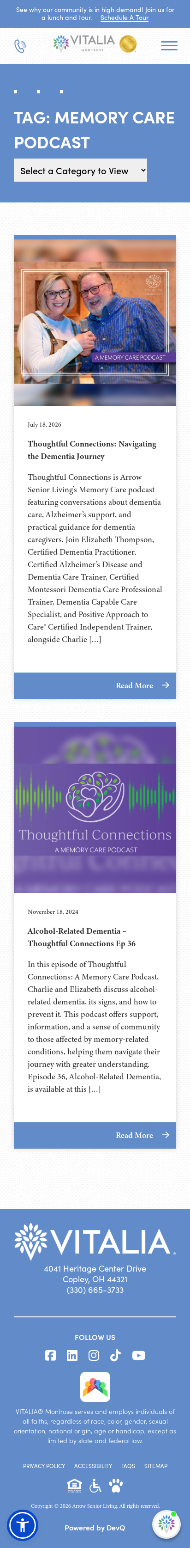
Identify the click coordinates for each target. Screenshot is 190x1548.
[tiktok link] (115, 1355)
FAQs (128, 1465)
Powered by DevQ (95, 1527)
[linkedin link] (72, 1355)
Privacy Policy (44, 1465)
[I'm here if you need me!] (166, 1524)
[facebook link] (50, 1355)
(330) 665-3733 (95, 1289)
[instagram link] (94, 1355)
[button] (22, 1525)
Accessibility (93, 1465)
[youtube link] (138, 1355)
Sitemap (155, 1465)
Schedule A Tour (124, 17)
